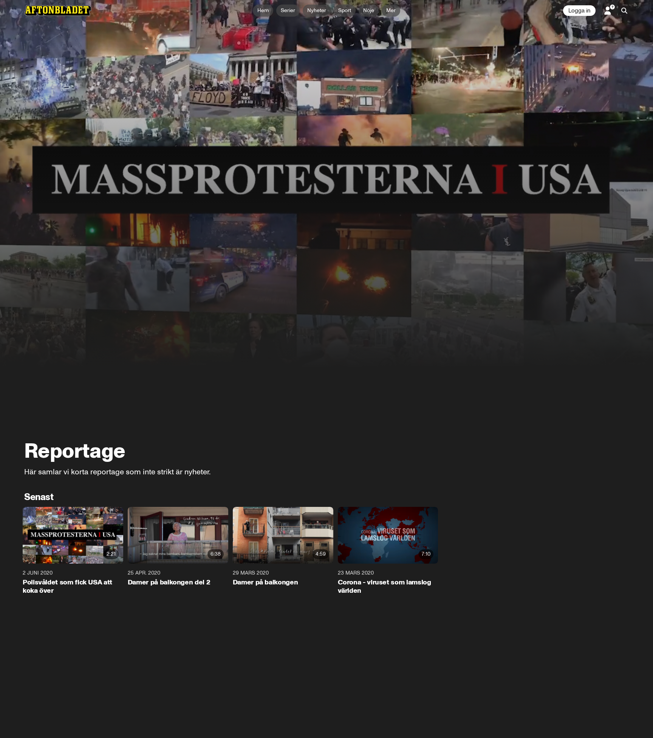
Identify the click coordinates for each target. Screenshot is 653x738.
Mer (391, 10)
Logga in (579, 10)
